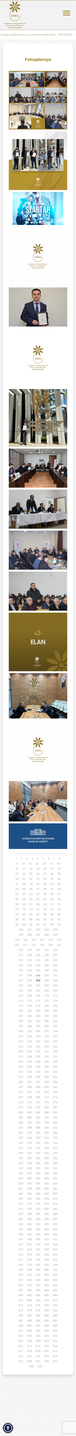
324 (38, 1153)
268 (29, 1097)
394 (38, 1224)
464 (38, 1295)
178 (29, 1005)
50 (59, 889)
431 (55, 1259)
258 (29, 1087)
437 (21, 1269)
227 (21, 1056)
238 (29, 1066)
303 (29, 1132)
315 (46, 1142)
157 (21, 985)
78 (59, 909)
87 (24, 919)
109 (55, 934)
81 (31, 914)
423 (29, 1254)
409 (38, 1239)
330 (46, 1158)
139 (38, 965)
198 (29, 1026)
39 (31, 883)
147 (21, 975)
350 (46, 1178)
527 (21, 1361)
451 (55, 1280)
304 (38, 1132)
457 (21, 1290)
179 (38, 1005)
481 (55, 1310)
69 (45, 904)
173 (29, 1000)
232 (21, 1061)
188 (29, 1015)
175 (46, 1000)
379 (38, 1208)
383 (29, 1214)
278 (29, 1107)
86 (17, 919)
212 (21, 1041)
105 (21, 934)
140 (46, 965)
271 (55, 1097)
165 (46, 990)
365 (46, 1193)
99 (59, 924)
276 (55, 1102)
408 (29, 1239)
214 (38, 1041)
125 (46, 949)
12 (37, 863)
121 (59, 944)
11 (30, 863)
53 (31, 894)
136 (55, 960)
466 (55, 1295)
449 (38, 1280)
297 (21, 1127)
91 (52, 919)
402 (21, 1234)
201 (55, 1026)
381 (55, 1208)
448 (29, 1280)
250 (46, 1076)
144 (38, 970)
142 (21, 970)
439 (38, 1269)
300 (46, 1127)
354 (38, 1183)
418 (29, 1249)
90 (45, 919)
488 (29, 1320)
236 (55, 1061)
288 (29, 1117)
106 (29, 934)
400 (46, 1229)
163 (29, 990)
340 (46, 1168)
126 (55, 949)
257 (21, 1087)
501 (55, 1330)
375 (46, 1203)
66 (24, 904)
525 (46, 1356)
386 (55, 1214)
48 (45, 889)
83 (45, 914)
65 (17, 904)
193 (29, 1021)
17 (24, 868)
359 (38, 1188)
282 (21, 1112)
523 (29, 1356)
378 (29, 1208)
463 (29, 1295)
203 (29, 1031)
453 (29, 1285)
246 (55, 1071)
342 (21, 1173)
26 (38, 873)
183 (29, 1010)
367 (21, 1198)
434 (38, 1264)
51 (17, 894)
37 (17, 883)
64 (59, 899)
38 (24, 883)
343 (29, 1173)
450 (46, 1280)
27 (45, 873)
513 (29, 1346)
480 (46, 1310)
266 (55, 1092)
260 (46, 1087)
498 (29, 1330)
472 (21, 1305)
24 (24, 873)
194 (38, 1021)
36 (59, 878)
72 (17, 909)
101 (29, 929)
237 (21, 1066)
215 (46, 1041)
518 (29, 1351)
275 (46, 1102)
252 (21, 1081)
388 (29, 1219)
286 (55, 1112)
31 (24, 878)
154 (38, 980)
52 (24, 894)
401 (55, 1229)
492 (21, 1325)
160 (46, 985)
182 (21, 1010)
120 (50, 944)
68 (38, 904)
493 (29, 1325)
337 (21, 1168)
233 (29, 1061)
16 (17, 868)
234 (38, 1061)
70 (52, 904)
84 (52, 914)
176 (55, 1000)
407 (21, 1239)
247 (21, 1076)
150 (46, 975)
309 (38, 1137)
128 (29, 955)
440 (46, 1269)
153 (29, 980)
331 (55, 1158)
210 (46, 1036)
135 (46, 960)
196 (55, 1021)
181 (55, 1005)
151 (55, 975)
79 (17, 914)
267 (21, 1097)
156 (55, 980)
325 (46, 1153)
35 (52, 878)
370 (46, 1198)
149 (38, 975)
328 (29, 1158)
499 (38, 1330)
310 (46, 1137)
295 (46, 1122)
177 (21, 1005)
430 (46, 1259)
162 (21, 990)
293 (29, 1122)
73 (24, 909)
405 (46, 1234)
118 (33, 944)
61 (38, 899)
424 (38, 1254)
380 (46, 1208)
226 (55, 1051)
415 (46, 1244)
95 (31, 924)
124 (38, 949)
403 (29, 1234)
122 (21, 949)
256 (55, 1081)
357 (21, 1188)
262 (21, 1092)
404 (38, 1234)
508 (29, 1340)
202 (21, 1031)
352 (21, 1183)
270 (46, 1097)
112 (34, 939)
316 (55, 1142)
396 (55, 1224)
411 (55, 1239)
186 (55, 1010)
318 (29, 1148)
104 (55, 929)
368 (29, 1198)
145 (46, 970)
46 (31, 889)
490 (46, 1320)
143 (29, 970)
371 (55, 1198)
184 (38, 1010)
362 (21, 1193)
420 (46, 1249)
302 (21, 1132)
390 (46, 1219)
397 (21, 1229)
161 (55, 985)
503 (29, 1335)
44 (17, 889)
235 (46, 1061)
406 (55, 1234)
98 (52, 924)
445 (46, 1274)
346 (55, 1173)
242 (21, 1071)
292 (21, 1122)
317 (21, 1148)
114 (50, 939)
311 (55, 1137)
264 (38, 1092)
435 (46, 1264)
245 (46, 1071)
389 (38, 1219)
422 (21, 1254)
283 (29, 1112)
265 (46, 1092)
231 (55, 1056)
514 (38, 1346)
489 (38, 1320)
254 (38, 1081)
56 (52, 894)
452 (21, 1285)
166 (55, 990)
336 (55, 1163)
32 (31, 878)
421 (55, 1249)
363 (29, 1193)
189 (38, 1015)
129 (38, 955)
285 (46, 1112)
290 (46, 1117)
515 (46, 1346)
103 (46, 929)
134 (38, 960)
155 (46, 980)
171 (55, 995)
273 (29, 1102)
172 (21, 1000)
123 (29, 949)
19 (38, 868)
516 (55, 1346)
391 (55, 1219)
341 (55, 1168)
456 (55, 1285)
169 (38, 995)
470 (46, 1300)
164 (38, 990)
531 (55, 1361)
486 (55, 1315)
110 (17, 939)
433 (29, 1264)
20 (45, 868)
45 (24, 889)
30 (17, 878)
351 (55, 1178)
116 (17, 944)
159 (38, 985)
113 (42, 939)
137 (21, 965)
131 (55, 955)
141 (55, 965)
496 (55, 1325)
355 (46, 1183)
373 (29, 1203)
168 (29, 995)
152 (21, 980)
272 (21, 1102)
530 (46, 1361)
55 (45, 894)
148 (29, 975)
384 (38, 1214)
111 (25, 939)
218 (29, 1046)
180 (46, 1005)
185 (46, 1010)
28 (52, 873)
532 (31, 1366)
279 (38, 1107)
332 (21, 1163)
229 (38, 1056)
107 (38, 934)
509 (38, 1340)
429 (38, 1259)
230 (46, 1056)
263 (29, 1092)
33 (38, 878)
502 (21, 1335)
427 (21, 1259)
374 (38, 1203)
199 (38, 1026)
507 (21, 1340)
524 (38, 1356)
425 (46, 1254)
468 (29, 1300)
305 (46, 1132)
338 (29, 1168)
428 (29, 1259)
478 (29, 1310)
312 (21, 1142)
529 (38, 1361)
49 (52, 889)
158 (29, 985)
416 (55, 1244)
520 (46, 1351)
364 (38, 1193)
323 (29, 1153)
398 (29, 1229)
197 (21, 1026)
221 (55, 1046)
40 (38, 883)
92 (59, 919)
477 (21, 1310)
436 (55, 1264)
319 (38, 1148)
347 (21, 1178)
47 (38, 889)
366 (55, 1193)
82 (38, 914)
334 (38, 1163)
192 (21, 1021)
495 (46, 1325)
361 (55, 1188)
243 (29, 1071)
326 (55, 1153)
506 (55, 1335)
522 (21, 1356)
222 (21, 1051)
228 (29, 1056)
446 (55, 1274)
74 (31, 909)
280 (46, 1107)
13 (44, 863)
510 (46, 1340)
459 (38, 1290)
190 (46, 1015)
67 (31, 904)
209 (38, 1036)
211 (55, 1036)
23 (17, 873)
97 (45, 924)
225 (46, 1051)
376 (55, 1203)
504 (38, 1335)
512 (21, 1346)
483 (29, 1315)
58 (17, 899)
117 (25, 944)
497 (21, 1330)
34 (45, 878)
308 (29, 1137)
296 (55, 1122)
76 (45, 909)
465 (46, 1295)
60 (31, 899)
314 (38, 1142)
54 (38, 894)
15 (58, 863)
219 (38, 1046)
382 (21, 1214)
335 (46, 1163)
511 (55, 1340)
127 (21, 955)
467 (21, 1300)
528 (29, 1361)
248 (29, 1076)
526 (55, 1356)
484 (38, 1315)
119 (42, 944)
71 (59, 904)
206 (55, 1031)
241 (55, 1066)
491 (55, 1320)
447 (21, 1280)
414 (38, 1244)
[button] (8, 1428)
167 (21, 995)
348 (29, 1178)
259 (38, 1087)
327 (21, 1158)
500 (46, 1330)
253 (29, 1081)
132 (21, 960)
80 (24, 914)
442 (21, 1274)
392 (21, 1224)
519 (38, 1351)
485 (46, 1315)
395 (46, 1224)
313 (29, 1142)
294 (38, 1122)
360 (46, 1188)
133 (29, 960)
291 (55, 1117)
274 (38, 1102)
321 (55, 1148)
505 (46, 1335)
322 (21, 1153)
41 (45, 883)
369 (38, 1198)
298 (29, 1127)
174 (38, 1000)
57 (59, 894)
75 (38, 909)
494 (38, 1325)
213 (29, 1041)
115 (59, 939)
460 (46, 1290)
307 (21, 1137)
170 (46, 995)
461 (55, 1290)
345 (46, 1173)
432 (21, 1264)
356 (55, 1183)
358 (29, 1188)
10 (23, 863)
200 (46, 1026)
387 (21, 1219)
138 (29, 965)
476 (55, 1305)
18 (31, 868)
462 (21, 1295)
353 (29, 1183)
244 (38, 1071)
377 (21, 1208)
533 (40, 1366)
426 (55, 1254)
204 (38, 1031)
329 (38, 1158)
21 (52, 868)
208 (29, 1036)
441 (55, 1269)
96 (38, 924)
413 (29, 1244)
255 (46, 1081)
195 (46, 1021)
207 (21, 1036)
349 (38, 1178)
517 (21, 1351)
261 (55, 1087)
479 (38, 1310)
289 (38, 1117)
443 (29, 1274)
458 (29, 1290)
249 (38, 1076)
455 (46, 1285)
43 (59, 883)
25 (31, 873)
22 (59, 868)
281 (55, 1107)
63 (52, 899)
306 (55, 1132)
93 (17, 924)
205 (46, 1031)
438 (29, 1269)
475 (46, 1305)
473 (29, 1305)
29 (59, 873)
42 (52, 883)
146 (55, 970)
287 (21, 1117)
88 (31, 919)
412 (21, 1244)
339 (38, 1168)
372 (21, 1203)
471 (55, 1300)
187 (21, 1015)
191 (55, 1015)
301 (55, 1127)
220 (46, 1046)
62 (45, 899)
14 (51, 863)
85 (59, 914)
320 (46, 1148)
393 (29, 1224)
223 (29, 1051)
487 (21, 1320)
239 (38, 1066)
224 (38, 1051)
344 (38, 1173)
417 (21, 1249)
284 (38, 1112)
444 (38, 1274)
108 (46, 934)
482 (21, 1315)
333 (29, 1163)
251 (55, 1076)
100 (21, 929)
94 (24, 924)
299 (38, 1127)
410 (46, 1239)
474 (38, 1305)
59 (24, 899)
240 (46, 1066)
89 (38, 919)
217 (21, 1046)
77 (52, 909)
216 (55, 1041)
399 (38, 1229)
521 (55, 1351)
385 (46, 1214)
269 (38, 1097)
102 (38, 929)
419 (38, 1249)
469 (38, 1300)
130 (46, 955)
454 (38, 1285)
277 (21, 1107)
